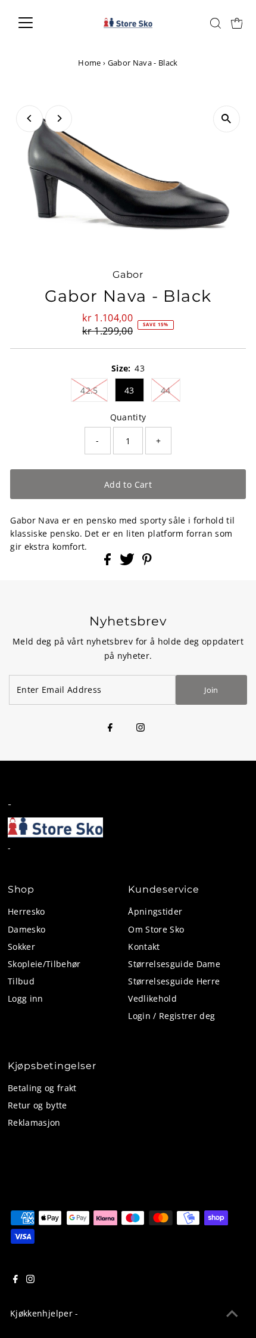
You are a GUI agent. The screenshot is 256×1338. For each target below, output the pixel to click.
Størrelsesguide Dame (174, 964)
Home (89, 62)
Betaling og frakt (42, 1088)
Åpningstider (155, 911)
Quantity (128, 417)
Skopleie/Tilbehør (44, 964)
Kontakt (144, 946)
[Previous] (29, 118)
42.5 (89, 390)
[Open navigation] (38, 23)
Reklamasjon (34, 1122)
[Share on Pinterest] (147, 562)
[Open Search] (215, 23)
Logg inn (25, 998)
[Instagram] (140, 728)
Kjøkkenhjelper (41, 1313)
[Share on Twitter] (128, 562)
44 (166, 390)
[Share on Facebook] (108, 562)
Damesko (26, 929)
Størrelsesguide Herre (174, 981)
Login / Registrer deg (171, 1015)
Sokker (21, 946)
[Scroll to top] (232, 1314)
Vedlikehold (152, 998)
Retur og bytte (37, 1105)
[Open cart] (237, 22)
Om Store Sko (156, 929)
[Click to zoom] (226, 119)
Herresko (26, 911)
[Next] (58, 118)
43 (129, 390)
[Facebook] (110, 728)
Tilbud (21, 981)
